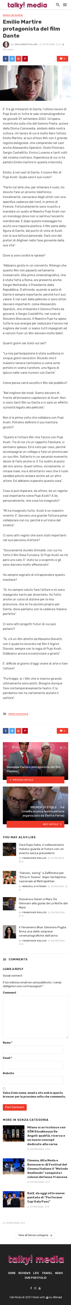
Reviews (24, 1273)
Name (7, 1042)
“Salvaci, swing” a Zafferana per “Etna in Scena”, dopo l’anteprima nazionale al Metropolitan (42, 877)
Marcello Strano (34, 886)
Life (36, 1273)
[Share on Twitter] (12, 59)
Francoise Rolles (34, 858)
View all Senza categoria (33, 1235)
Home (12, 1273)
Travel (47, 1273)
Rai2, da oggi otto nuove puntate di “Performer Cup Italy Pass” (46, 1197)
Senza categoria (13, 15)
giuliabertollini (26, 44)
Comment (9, 992)
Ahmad (57, 1297)
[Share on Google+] (18, 59)
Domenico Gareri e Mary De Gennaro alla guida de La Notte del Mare (43, 903)
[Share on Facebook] (6, 59)
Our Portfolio (35, 1278)
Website (8, 1073)
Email (7, 1058)
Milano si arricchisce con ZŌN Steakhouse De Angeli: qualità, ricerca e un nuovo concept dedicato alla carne (46, 1136)
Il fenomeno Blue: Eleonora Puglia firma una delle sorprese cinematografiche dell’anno (42, 931)
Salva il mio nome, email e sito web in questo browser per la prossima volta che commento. (34, 1094)
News (59, 1273)
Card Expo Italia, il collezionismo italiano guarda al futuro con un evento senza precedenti (41, 849)
